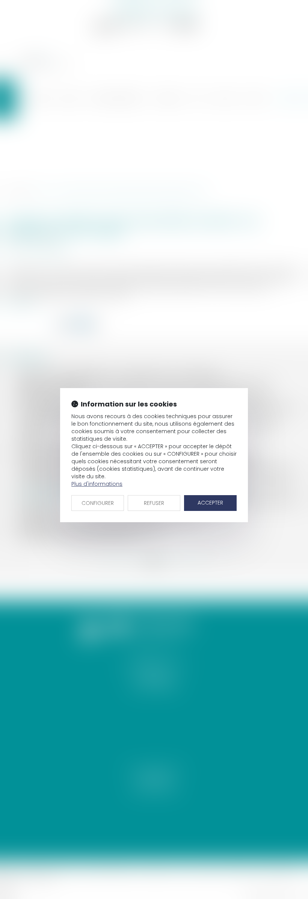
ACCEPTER (210, 502)
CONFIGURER (98, 503)
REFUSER (154, 503)
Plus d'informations (96, 484)
